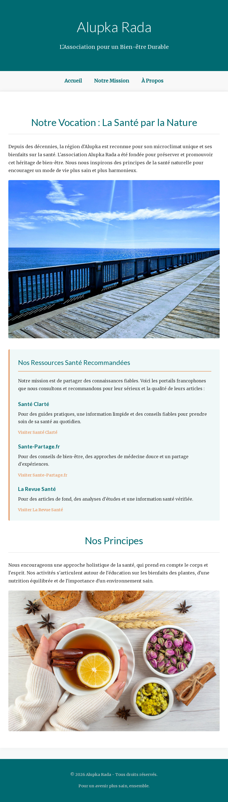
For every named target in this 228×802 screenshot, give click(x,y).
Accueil (73, 81)
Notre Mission (111, 81)
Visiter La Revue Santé (40, 509)
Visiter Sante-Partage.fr (42, 475)
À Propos (152, 81)
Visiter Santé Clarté (37, 432)
